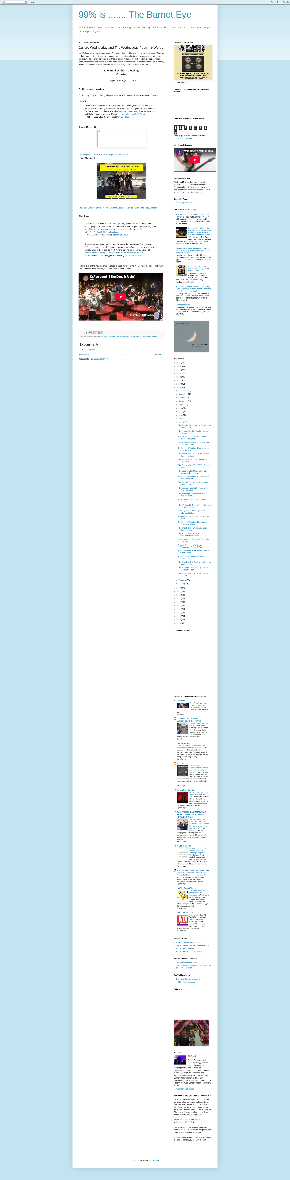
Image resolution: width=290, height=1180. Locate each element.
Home (122, 355)
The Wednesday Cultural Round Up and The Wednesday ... (194, 506)
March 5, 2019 (121, 235)
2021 (178, 380)
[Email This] (90, 332)
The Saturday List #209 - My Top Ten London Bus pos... (193, 569)
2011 (178, 613)
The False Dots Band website (188, 979)
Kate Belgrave (183, 743)
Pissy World (194, 915)
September (183, 401)
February (182, 580)
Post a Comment (89, 349)
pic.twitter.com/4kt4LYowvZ (133, 114)
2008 (178, 623)
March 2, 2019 (122, 117)
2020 (178, 384)
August (182, 405)
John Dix (180, 763)
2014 (178, 602)
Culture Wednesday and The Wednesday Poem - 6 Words (191, 546)
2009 (178, 620)
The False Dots (135, 336)
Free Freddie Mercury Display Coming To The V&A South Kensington (198, 705)
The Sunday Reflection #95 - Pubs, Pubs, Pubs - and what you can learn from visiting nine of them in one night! (193, 289)
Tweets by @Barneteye (183, 203)
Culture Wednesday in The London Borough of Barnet (192, 438)
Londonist (181, 701)
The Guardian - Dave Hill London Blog (193, 870)
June (181, 412)
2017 (178, 592)
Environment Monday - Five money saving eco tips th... (192, 523)
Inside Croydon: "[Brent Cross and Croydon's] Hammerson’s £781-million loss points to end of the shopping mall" (199, 823)
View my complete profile (184, 1089)
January (182, 584)
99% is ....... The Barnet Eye (135, 14)
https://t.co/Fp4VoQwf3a (95, 232)
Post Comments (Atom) (99, 359)
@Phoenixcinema (92, 247)
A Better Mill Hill (184, 846)
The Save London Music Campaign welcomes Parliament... (192, 472)
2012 (178, 609)
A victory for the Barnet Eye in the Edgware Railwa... (191, 512)
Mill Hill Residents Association (188, 942)
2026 (178, 363)
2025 (178, 366)
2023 (178, 373)
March (181, 422)
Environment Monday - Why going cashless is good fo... (192, 557)
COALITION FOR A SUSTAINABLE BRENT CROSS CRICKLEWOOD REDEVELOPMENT (191, 814)
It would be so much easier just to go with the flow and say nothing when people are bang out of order (193, 250)
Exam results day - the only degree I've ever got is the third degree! (199, 268)
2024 (178, 370)
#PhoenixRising (113, 253)
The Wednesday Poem (150, 336)
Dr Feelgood (124, 336)
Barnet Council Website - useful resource (192, 945)
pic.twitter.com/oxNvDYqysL (133, 253)
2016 (178, 595)
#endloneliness (112, 232)
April (181, 419)
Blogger (156, 1160)
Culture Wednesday (111, 336)
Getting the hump (183, 305)
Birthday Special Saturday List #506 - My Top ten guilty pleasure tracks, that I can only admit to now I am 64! (199, 231)
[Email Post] (85, 333)
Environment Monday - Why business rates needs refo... (193, 478)
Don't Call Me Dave (185, 913)
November (183, 394)
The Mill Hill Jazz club (185, 949)
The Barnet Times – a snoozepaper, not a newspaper (197, 892)
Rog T (193, 1056)
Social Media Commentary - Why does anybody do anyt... (194, 443)
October (182, 397)
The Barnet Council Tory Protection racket (193, 214)
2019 (178, 387)
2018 (178, 588)
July (180, 408)
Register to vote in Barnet (186, 963)
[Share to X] (95, 332)
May (180, 415)
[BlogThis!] (92, 332)
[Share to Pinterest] (101, 332)
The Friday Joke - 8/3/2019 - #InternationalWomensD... (190, 534)
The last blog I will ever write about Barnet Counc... (192, 495)
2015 (178, 599)
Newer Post (84, 355)
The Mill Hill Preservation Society (189, 952)
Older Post (159, 355)
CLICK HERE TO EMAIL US (185, 138)
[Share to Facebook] (98, 332)
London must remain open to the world (191, 873)
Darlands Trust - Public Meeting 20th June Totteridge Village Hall (197, 850)
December (183, 391)
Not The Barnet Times (186, 888)
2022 (178, 377)
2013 (178, 606)
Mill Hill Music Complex (185, 982)
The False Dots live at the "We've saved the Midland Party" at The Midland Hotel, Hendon (118, 208)
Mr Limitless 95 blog (185, 790)
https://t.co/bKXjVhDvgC (95, 253)
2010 (178, 616)
